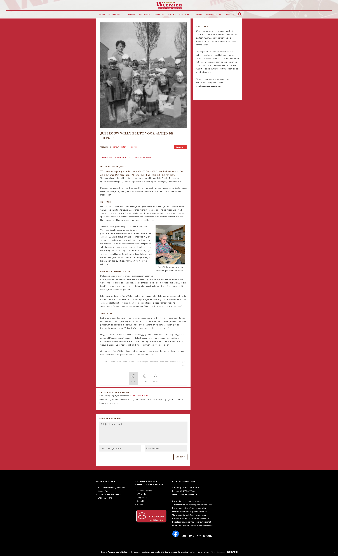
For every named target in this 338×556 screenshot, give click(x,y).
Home (114, 147)
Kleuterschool (115, 362)
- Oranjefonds (141, 498)
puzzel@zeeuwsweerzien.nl (200, 518)
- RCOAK (139, 504)
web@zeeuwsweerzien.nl (197, 515)
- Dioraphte (140, 501)
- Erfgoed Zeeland (104, 498)
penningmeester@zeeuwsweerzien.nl (198, 525)
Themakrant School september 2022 (163, 362)
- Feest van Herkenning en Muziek (110, 488)
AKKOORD (232, 552)
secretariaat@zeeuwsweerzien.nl (186, 494)
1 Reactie (132, 147)
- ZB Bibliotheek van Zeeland (108, 494)
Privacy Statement (218, 552)
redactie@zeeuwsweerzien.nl (194, 501)
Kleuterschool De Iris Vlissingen (135, 362)
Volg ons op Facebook (197, 536)
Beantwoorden (139, 396)
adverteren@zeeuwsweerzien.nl (199, 505)
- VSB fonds (140, 494)
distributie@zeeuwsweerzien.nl (196, 512)
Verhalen (122, 147)
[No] (334, 552)
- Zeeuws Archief (103, 491)
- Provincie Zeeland (143, 491)
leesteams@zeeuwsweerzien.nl (197, 522)
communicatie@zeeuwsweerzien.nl (192, 508)
